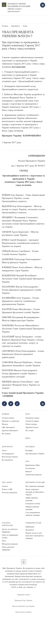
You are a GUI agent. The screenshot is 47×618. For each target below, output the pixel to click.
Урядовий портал (23, 594)
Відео (27, 438)
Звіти (4, 541)
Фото (27, 414)
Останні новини (8, 418)
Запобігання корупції (33, 474)
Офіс (27, 461)
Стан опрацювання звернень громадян (32, 513)
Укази (25, 26)
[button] (10, 403)
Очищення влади (33, 523)
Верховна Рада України (23, 600)
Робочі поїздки (31, 424)
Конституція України (10, 456)
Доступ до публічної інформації (10, 530)
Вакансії (28, 471)
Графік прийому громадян (31, 499)
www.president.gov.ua (12, 582)
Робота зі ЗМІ (7, 489)
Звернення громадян (35, 482)
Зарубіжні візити (31, 427)
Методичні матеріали (10, 544)
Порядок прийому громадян (32, 507)
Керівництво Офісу (32, 465)
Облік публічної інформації (8, 548)
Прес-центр (7, 482)
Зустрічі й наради (32, 421)
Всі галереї (29, 430)
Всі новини (6, 433)
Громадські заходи (32, 418)
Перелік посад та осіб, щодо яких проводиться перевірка (34, 535)
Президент (30, 447)
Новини (5, 414)
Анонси (5, 486)
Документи (15, 26)
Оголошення (30, 468)
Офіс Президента (8, 427)
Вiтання (5, 424)
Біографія (29, 450)
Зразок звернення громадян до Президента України (34, 492)
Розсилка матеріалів (9, 492)
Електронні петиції (32, 503)
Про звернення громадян (34, 486)
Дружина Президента (10, 430)
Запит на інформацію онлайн (10, 536)
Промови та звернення (10, 421)
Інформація (29, 526)
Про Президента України (34, 453)
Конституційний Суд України (23, 606)
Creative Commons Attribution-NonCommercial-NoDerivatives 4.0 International (23, 573)
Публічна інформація (7, 524)
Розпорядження (8, 453)
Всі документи (7, 460)
